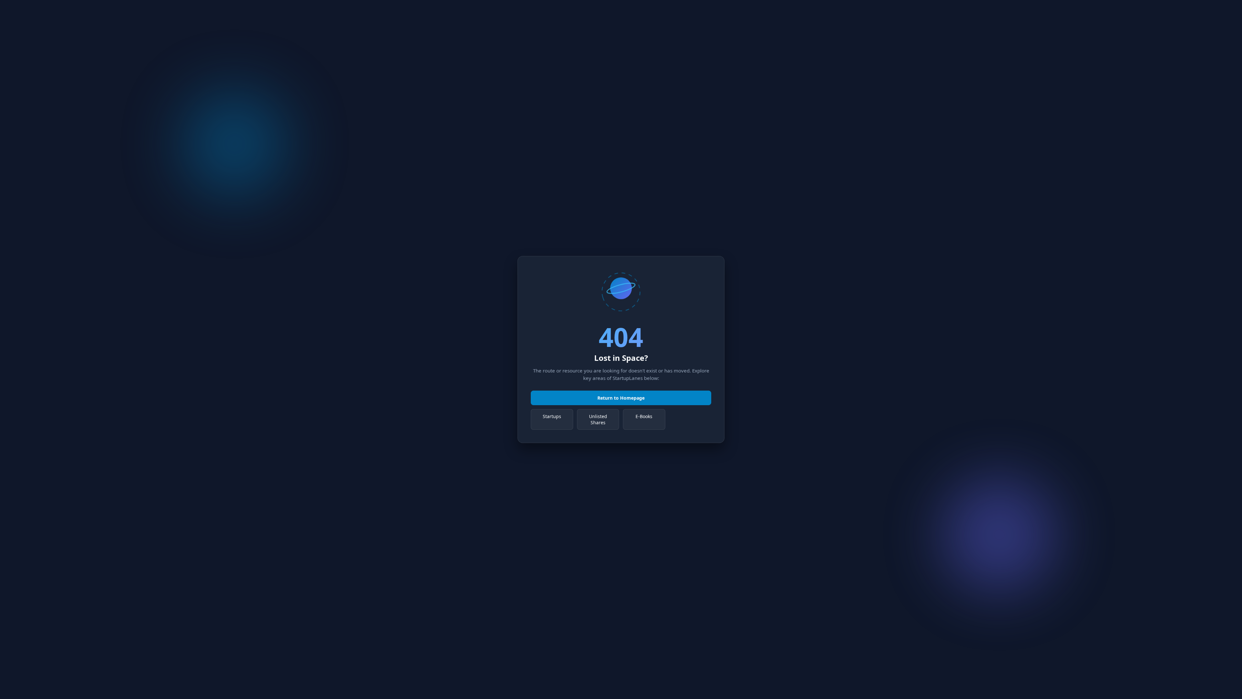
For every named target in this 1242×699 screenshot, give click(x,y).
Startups (552, 416)
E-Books (644, 416)
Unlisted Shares (598, 419)
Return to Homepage (621, 398)
